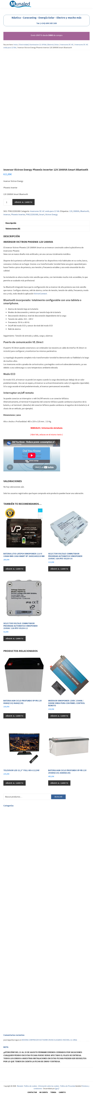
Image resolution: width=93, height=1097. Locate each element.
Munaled (20, 1086)
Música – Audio (9, 993)
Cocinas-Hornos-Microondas (20, 932)
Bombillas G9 (14, 813)
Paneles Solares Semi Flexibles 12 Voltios (30, 894)
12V (70, 211)
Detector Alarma (15, 1011)
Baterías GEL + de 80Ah (23, 855)
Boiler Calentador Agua (18, 922)
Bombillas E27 (14, 827)
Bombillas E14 (14, 824)
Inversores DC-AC (66, 44)
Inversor (6, 214)
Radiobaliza (13, 1009)
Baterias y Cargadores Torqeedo (21, 968)
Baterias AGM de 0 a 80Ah (23, 858)
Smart (41, 214)
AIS (10, 1028)
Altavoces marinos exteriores (20, 995)
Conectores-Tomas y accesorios (21, 880)
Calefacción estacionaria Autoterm (17, 989)
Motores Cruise (14, 976)
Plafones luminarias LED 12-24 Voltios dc (29, 875)
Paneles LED (13, 832)
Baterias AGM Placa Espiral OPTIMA (28, 864)
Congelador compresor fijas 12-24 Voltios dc (26, 952)
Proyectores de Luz (16, 835)
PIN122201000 (32, 214)
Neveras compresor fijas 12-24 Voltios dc (24, 947)
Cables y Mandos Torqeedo (19, 963)
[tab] (46, 223)
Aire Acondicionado (10, 1015)
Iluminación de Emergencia (19, 840)
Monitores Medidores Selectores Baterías (24, 883)
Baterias (12, 853)
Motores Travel (14, 974)
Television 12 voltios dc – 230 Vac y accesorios (20, 956)
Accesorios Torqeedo (17, 971)
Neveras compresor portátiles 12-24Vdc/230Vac (27, 941)
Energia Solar (14, 885)
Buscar (58, 797)
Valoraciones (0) (13, 228)
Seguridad (7, 1006)
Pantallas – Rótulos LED (18, 846)
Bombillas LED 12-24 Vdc (23, 877)
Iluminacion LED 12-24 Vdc (19, 869)
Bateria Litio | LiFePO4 (22, 866)
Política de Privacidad (67, 1086)
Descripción (11, 223)
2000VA (76, 211)
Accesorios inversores (22, 907)
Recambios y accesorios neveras (21, 938)
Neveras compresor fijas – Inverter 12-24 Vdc (26, 944)
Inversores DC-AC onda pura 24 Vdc (27, 905)
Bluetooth (84, 211)
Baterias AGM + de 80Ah (23, 861)
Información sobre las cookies (48, 1086)
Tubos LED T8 (14, 838)
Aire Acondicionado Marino (19, 1018)
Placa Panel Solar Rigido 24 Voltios (27, 891)
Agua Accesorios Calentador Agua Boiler (18, 919)
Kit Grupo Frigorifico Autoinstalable (23, 949)
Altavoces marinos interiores (20, 998)
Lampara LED (14, 843)
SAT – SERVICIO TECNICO (13, 1002)
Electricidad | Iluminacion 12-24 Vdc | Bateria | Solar (39, 44)
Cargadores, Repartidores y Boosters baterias (26, 910)
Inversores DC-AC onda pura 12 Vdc (45, 211)
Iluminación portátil (22, 872)
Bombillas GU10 (15, 816)
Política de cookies (30, 1086)
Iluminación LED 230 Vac (12, 810)
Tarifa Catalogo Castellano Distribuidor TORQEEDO (29, 985)
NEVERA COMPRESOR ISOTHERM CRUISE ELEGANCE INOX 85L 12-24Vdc (49, 1040)
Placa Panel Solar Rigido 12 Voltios (27, 888)
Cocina (6, 929)
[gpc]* (57, 1088)
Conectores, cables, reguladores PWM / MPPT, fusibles (35, 896)
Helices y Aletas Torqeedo (18, 965)
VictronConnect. (40, 293)
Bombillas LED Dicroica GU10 (25, 821)
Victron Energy (51, 214)
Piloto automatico (16, 1025)
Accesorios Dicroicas (21, 819)
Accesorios (13, 925)
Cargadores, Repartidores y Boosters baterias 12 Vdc (34, 913)
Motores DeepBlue (16, 979)
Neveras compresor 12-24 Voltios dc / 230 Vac (20, 936)
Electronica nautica (10, 1022)
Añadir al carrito (23, 202)
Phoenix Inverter (18, 214)
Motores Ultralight (16, 982)
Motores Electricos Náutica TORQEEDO (18, 960)
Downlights (13, 830)
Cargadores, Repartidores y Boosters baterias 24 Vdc (34, 915)
